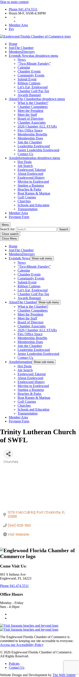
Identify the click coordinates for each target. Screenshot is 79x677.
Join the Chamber (30, 142)
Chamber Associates (32, 122)
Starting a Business (31, 185)
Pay (11, 29)
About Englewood (30, 173)
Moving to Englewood (33, 181)
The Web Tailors (63, 675)
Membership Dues (30, 138)
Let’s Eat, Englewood (33, 87)
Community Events (31, 75)
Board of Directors (30, 118)
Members (22, 52)
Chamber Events (29, 71)
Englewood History (31, 177)
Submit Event (27, 79)
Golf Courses (27, 197)
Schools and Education (33, 205)
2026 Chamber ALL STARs (37, 126)
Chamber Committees (33, 107)
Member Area (18, 25)
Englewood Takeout (32, 170)
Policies (14, 663)
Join (21, 48)
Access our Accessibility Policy (21, 645)
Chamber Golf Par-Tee (33, 91)
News (22, 59)
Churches (24, 201)
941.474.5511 (23, 9)
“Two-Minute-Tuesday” (34, 63)
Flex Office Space (30, 130)
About (37, 99)
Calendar (24, 67)
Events (33, 55)
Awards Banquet (29, 95)
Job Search (25, 166)
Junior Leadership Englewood (38, 150)
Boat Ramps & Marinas (34, 193)
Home (13, 44)
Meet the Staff (27, 114)
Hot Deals (25, 162)
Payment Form (19, 217)
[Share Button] (8, 454)
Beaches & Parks (29, 189)
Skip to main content (14, 2)
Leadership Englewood (34, 146)
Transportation (28, 209)
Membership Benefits (32, 134)
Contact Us (25, 154)
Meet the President (30, 111)
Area (34, 158)
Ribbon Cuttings (29, 83)
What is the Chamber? (33, 103)
